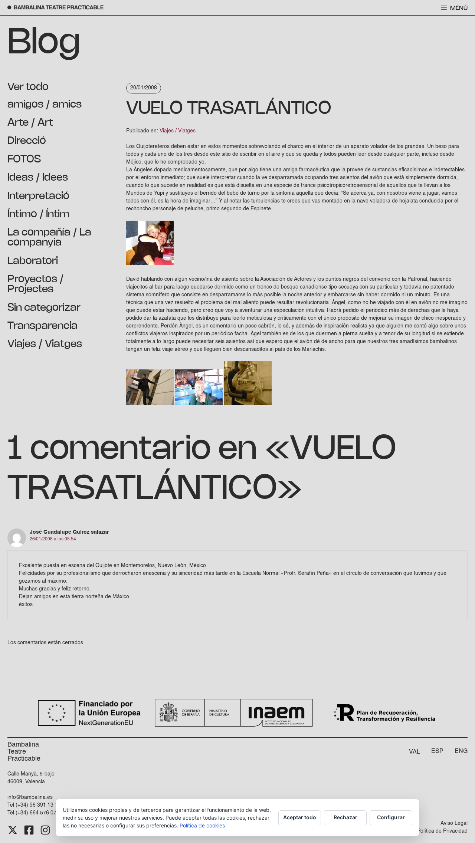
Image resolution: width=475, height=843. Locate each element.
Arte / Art (30, 123)
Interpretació (38, 196)
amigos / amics (44, 104)
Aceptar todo (299, 817)
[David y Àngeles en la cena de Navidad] (150, 263)
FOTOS (24, 159)
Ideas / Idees (37, 177)
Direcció (26, 141)
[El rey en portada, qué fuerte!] (248, 403)
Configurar (391, 817)
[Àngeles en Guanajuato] (199, 403)
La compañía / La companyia (49, 237)
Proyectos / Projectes (35, 284)
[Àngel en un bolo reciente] (150, 403)
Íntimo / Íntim (38, 214)
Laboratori (32, 261)
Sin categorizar (44, 308)
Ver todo (28, 87)
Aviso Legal (454, 823)
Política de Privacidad (442, 831)
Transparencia (42, 326)
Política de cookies (202, 825)
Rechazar (345, 817)
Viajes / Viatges (44, 344)
